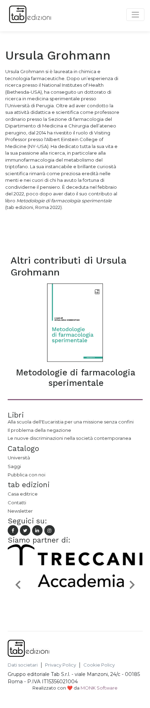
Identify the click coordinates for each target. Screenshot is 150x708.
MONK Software (99, 688)
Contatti (17, 502)
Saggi (14, 466)
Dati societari (23, 665)
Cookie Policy (99, 665)
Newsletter (20, 511)
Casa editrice (23, 494)
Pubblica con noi (26, 474)
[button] (18, 584)
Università (19, 457)
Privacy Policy (60, 665)
